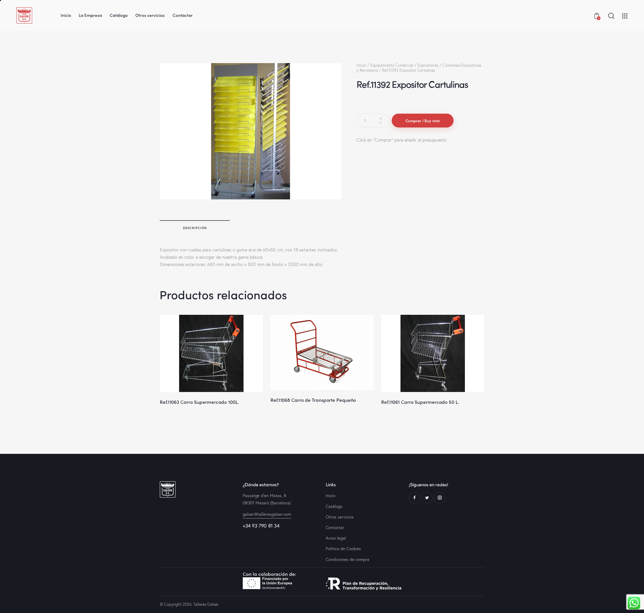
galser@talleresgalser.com (267, 514)
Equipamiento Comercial (392, 65)
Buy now (432, 120)
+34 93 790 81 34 (261, 525)
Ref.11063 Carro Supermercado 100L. (199, 402)
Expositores (428, 65)
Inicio (361, 65)
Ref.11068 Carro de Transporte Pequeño (313, 400)
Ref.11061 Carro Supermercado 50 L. (420, 402)
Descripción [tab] (195, 227)
